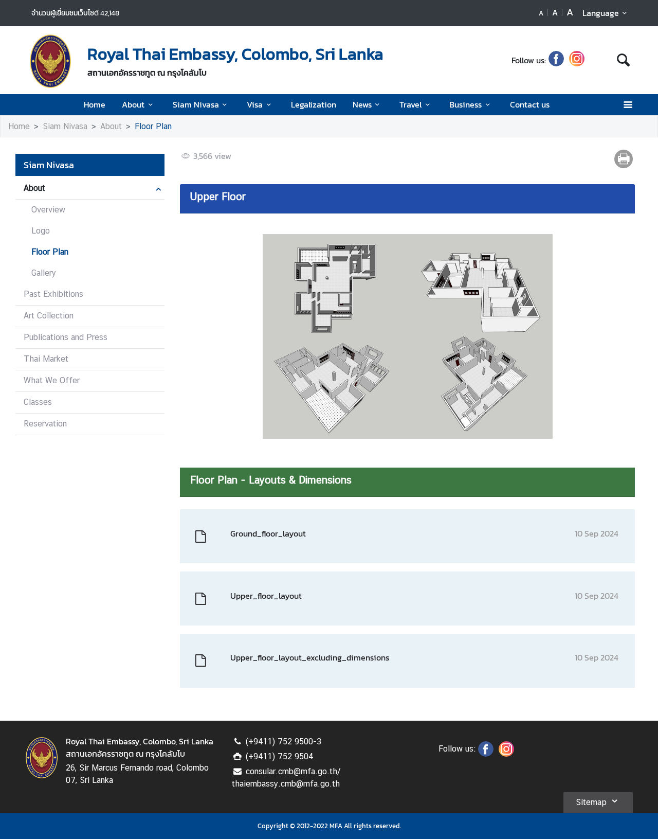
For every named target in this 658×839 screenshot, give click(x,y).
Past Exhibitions (53, 294)
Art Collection (49, 315)
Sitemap (591, 802)
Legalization (313, 104)
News (362, 104)
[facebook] (556, 60)
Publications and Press (65, 337)
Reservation (45, 424)
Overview (48, 210)
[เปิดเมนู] (627, 104)
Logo (40, 231)
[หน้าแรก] (50, 61)
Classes (38, 402)
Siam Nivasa (196, 104)
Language (600, 13)
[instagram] (576, 60)
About (133, 104)
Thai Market (46, 359)
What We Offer (52, 380)
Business (465, 104)
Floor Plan (153, 126)
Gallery (43, 273)
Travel (410, 104)
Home (94, 104)
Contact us (530, 104)
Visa (255, 104)
